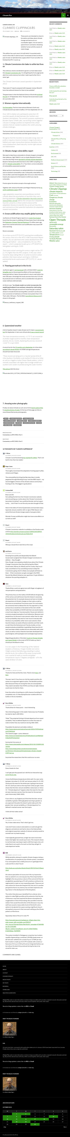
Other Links (6, 989)
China (65, 184)
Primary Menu (68, 15)
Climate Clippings (28, 418)
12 (53, 1116)
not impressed (18, 270)
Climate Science (7, 24)
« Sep (4, 1127)
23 (26, 1121)
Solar (50, 232)
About (5, 969)
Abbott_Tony (53, 183)
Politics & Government (57, 160)
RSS (27, 1006)
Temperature (54, 235)
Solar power (55, 232)
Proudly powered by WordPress (10, 1134)
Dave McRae (9, 703)
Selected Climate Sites (9, 993)
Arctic (6, 418)
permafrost (17, 425)
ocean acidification (29, 422)
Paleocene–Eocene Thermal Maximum (17, 222)
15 (16, 1119)
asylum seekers (52, 184)
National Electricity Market (57, 217)
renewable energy (56, 224)
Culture (53, 150)
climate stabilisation (61, 193)
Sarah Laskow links (37, 408)
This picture (6, 369)
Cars (62, 184)
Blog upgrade (53, 96)
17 (35, 1119)
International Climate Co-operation (57, 213)
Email (32, 1006)
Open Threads (8, 425)
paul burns (8, 551)
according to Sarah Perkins (11, 349)
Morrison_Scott (58, 215)
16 (26, 1119)
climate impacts (22, 420)
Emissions (60, 205)
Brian (17, 31)
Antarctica (61, 183)
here (36, 673)
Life (14, 24)
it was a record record (37, 332)
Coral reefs (55, 195)
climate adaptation (15, 418)
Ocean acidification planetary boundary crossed (57, 86)
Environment (54, 153)
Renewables (52, 226)
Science (53, 163)
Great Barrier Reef (53, 212)
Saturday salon (56, 228)
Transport (55, 135)
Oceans (39, 422)
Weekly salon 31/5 (60, 33)
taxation (61, 232)
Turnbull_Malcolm (55, 239)
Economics (53, 202)
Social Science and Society (58, 166)
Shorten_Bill (62, 231)
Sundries (51, 147)
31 (35, 1124)
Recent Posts (6, 979)
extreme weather (9, 422)
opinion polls (53, 222)
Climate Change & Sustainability (54, 128)
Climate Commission (9, 420)
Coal (51, 195)
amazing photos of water (12, 410)
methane (18, 422)
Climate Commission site (13, 73)
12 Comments (26, 31)
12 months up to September (24, 347)
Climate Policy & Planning (58, 139)
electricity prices (53, 205)
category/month (22, 1012)
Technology (54, 171)
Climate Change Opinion (56, 186)
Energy (61, 206)
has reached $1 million (30, 457)
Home (4, 966)
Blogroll (5, 986)
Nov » (65, 1127)
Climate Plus (7, 15)
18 (44, 1119)
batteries (59, 184)
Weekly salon (54, 241)
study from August (35, 218)
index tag (31, 1012)
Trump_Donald (54, 237)
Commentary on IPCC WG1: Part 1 (12, 434)
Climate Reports (53, 193)
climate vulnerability (14, 164)
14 (7, 1119)
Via (7, 107)
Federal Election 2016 (54, 210)
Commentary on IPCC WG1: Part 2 (12, 440)
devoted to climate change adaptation (30, 159)
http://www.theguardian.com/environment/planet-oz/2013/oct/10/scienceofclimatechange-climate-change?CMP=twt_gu (23, 751)
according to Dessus (33, 296)
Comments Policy (8, 976)
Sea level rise (54, 231)
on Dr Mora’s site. (10, 775)
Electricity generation (55, 203)
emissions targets (54, 206)
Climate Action (55, 132)
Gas (61, 210)
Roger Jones (8, 466)
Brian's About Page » (9, 1037)
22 (16, 1121)
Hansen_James (61, 212)
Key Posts (5, 983)
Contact (5, 973)
